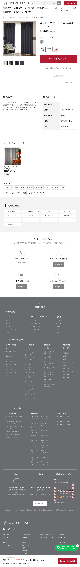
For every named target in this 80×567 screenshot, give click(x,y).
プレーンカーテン (11, 348)
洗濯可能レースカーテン (34, 431)
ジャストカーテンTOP (9, 18)
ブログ (16, 12)
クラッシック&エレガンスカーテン (11, 365)
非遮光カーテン (67, 365)
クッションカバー (12, 224)
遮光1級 (42, 49)
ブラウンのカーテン (30, 382)
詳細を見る (58, 264)
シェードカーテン (11, 329)
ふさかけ (59, 323)
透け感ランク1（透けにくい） (64, 417)
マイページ (6, 540)
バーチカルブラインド (67, 215)
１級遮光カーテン (68, 353)
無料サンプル (25, 545)
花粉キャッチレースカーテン (44, 452)
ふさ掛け (49, 220)
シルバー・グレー (58, 187)
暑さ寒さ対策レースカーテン (44, 418)
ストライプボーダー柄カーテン (49, 357)
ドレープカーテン (12, 211)
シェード (49, 211)
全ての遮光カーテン (68, 349)
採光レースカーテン (44, 441)
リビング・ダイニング (36, 193)
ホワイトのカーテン (30, 395)
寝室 (24, 193)
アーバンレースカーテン (13, 431)
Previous (5, 38)
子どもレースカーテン (12, 434)
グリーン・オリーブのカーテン (30, 359)
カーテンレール (12, 220)
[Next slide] (73, 479)
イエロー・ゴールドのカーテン (30, 354)
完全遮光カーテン (68, 362)
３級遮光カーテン (68, 359)
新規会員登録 (6, 534)
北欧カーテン (10, 356)
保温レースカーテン (34, 458)
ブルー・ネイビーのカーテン (30, 364)
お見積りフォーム (26, 548)
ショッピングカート (8, 545)
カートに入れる (69, 561)
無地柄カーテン (48, 348)
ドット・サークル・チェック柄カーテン (49, 363)
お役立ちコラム (42, 8)
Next (34, 38)
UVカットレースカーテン (45, 458)
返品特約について (69, 82)
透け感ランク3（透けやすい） (64, 425)
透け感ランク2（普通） (63, 421)
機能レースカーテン (11, 437)
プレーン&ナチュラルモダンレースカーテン (14, 422)
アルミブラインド (49, 215)
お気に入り (62, 10)
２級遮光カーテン (68, 356)
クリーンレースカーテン (44, 424)
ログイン (68, 10)
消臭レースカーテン (44, 436)
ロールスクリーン (67, 211)
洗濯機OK (49, 49)
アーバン (8, 187)
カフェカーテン (10, 326)
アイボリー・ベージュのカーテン (30, 377)
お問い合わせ (70, 3)
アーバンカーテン (11, 369)
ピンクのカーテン (30, 373)
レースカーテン (30, 211)
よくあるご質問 (26, 534)
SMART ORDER (62, 540)
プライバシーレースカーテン (34, 418)
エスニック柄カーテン (49, 380)
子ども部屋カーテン (11, 373)
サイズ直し (24, 553)
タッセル (30, 220)
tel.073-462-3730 (21, 259)
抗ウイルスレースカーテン (44, 463)
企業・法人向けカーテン (46, 537)
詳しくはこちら (40, 503)
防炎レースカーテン (44, 431)
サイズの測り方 (26, 542)
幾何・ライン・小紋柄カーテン (49, 352)
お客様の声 (7, 12)
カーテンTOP (26, 12)
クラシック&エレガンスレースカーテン (14, 427)
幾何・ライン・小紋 (12, 193)
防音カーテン (66, 374)
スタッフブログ (62, 542)
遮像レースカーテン (34, 463)
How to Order (25, 540)
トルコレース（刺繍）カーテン (14, 417)
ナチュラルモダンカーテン (11, 352)
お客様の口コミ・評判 (46, 534)
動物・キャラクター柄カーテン (49, 385)
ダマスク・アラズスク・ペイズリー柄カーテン (49, 374)
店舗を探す (18, 8)
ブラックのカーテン (30, 400)
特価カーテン (10, 332)
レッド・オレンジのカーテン (30, 349)
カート (74, 9)
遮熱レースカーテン (34, 441)
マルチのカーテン (30, 386)
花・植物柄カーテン (49, 369)
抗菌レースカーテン (34, 451)
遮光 (16, 187)
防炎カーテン (66, 368)
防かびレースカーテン (34, 436)
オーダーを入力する (57, 59)
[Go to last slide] (71, 479)
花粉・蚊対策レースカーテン (34, 425)
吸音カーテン (66, 377)
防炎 (55, 49)
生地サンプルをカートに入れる (60, 68)
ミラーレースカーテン (34, 446)
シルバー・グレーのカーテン (30, 390)
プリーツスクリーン (12, 215)
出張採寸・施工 (62, 537)
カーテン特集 (29, 8)
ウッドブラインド (30, 215)
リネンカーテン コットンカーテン (11, 360)
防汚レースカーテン (44, 446)
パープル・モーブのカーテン (30, 369)
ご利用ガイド (25, 537)
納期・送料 (24, 550)
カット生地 (20, 18)
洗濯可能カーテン (68, 371)
